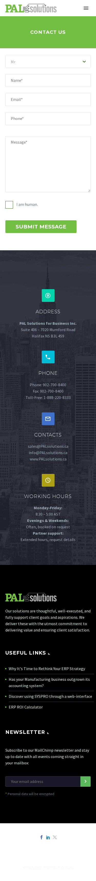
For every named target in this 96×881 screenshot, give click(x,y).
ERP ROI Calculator (26, 706)
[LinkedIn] (48, 837)
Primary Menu (86, 8)
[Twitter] (55, 837)
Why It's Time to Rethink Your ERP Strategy (47, 668)
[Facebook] (41, 837)
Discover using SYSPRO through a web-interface (50, 696)
